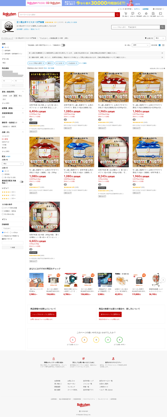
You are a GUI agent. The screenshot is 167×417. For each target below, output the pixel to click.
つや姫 (4, 145)
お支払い (27, 29)
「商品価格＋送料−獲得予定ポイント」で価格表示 (43, 45)
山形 (10, 96)
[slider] (2, 77)
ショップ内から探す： (120, 27)
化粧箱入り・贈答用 (9, 126)
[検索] (117, 14)
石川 (4, 99)
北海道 (5, 96)
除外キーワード (7, 239)
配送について (35, 29)
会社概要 (19, 29)
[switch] (21, 182)
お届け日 (5, 168)
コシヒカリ (5, 136)
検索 (13, 85)
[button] (158, 9)
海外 (8, 156)
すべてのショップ (7, 38)
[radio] (3, 47)
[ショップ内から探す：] (162, 27)
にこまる (5, 139)
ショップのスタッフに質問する (43, 314)
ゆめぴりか (5, 142)
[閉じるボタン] (162, 53)
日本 (3, 117)
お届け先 (5, 160)
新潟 (15, 96)
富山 (20, 96)
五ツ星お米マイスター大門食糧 (30, 22)
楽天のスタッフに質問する (110, 314)
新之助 (4, 148)
